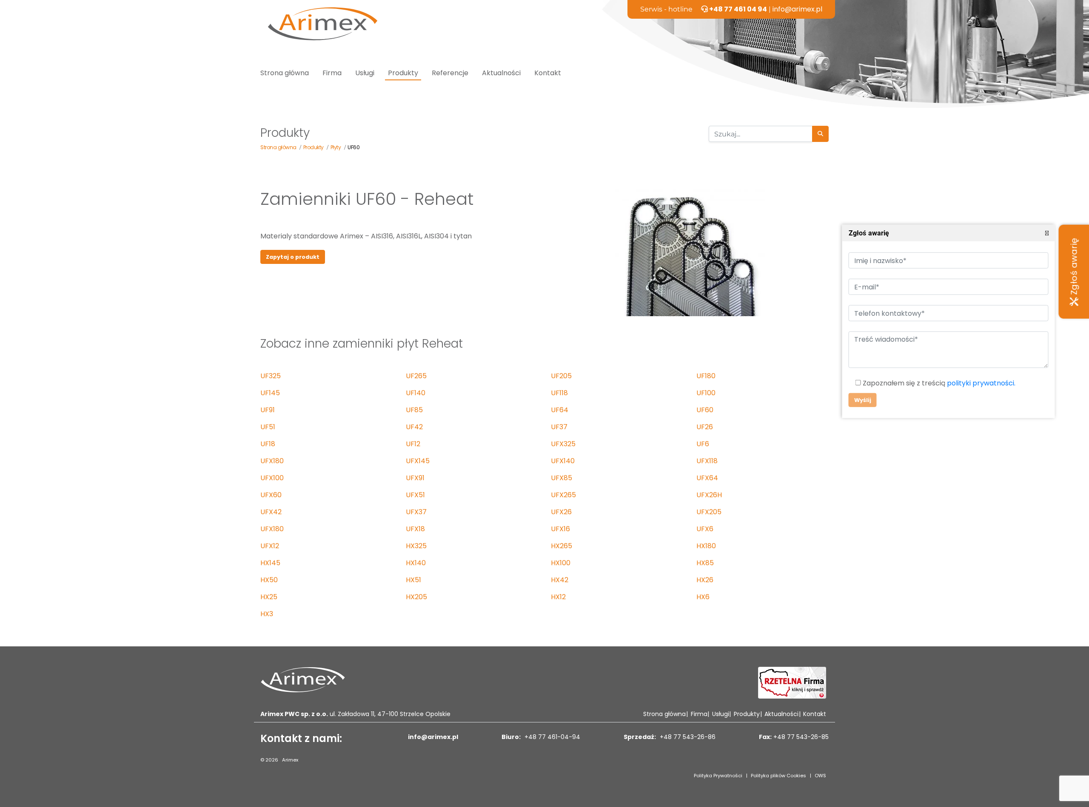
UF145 (270, 393)
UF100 (706, 393)
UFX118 (707, 461)
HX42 (559, 580)
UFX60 (271, 495)
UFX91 (415, 478)
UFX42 (271, 512)
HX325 (416, 546)
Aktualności (501, 73)
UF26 (704, 427)
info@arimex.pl (797, 9)
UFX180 (272, 461)
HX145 (270, 563)
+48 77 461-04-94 (551, 737)
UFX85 (561, 478)
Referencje (450, 73)
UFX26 (561, 512)
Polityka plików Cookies (778, 775)
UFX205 (708, 512)
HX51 (413, 580)
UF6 (702, 444)
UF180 (706, 376)
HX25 (268, 597)
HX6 (703, 597)
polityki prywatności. (980, 383)
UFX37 (416, 512)
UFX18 (415, 529)
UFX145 (418, 461)
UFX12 (269, 546)
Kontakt (547, 73)
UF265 (416, 376)
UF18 (267, 444)
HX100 (560, 563)
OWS (820, 775)
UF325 (270, 376)
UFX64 (707, 478)
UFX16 (560, 529)
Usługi (364, 73)
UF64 (559, 410)
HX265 (561, 546)
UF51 (267, 427)
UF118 (559, 393)
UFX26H (709, 495)
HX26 (704, 580)
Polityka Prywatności (718, 775)
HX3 (266, 614)
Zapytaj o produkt (292, 257)
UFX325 (563, 444)
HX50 (269, 580)
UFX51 (415, 495)
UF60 (704, 410)
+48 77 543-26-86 (687, 737)
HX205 (416, 597)
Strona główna (284, 73)
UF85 (414, 410)
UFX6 (704, 529)
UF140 (415, 393)
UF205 (561, 376)
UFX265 (563, 495)
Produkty (403, 73)
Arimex (290, 759)
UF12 (413, 444)
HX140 (416, 563)
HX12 (558, 597)
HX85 (705, 563)
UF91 (267, 410)
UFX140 (563, 461)
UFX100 (272, 478)
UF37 (559, 427)
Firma (332, 73)
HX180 (706, 546)
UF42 (414, 427)
